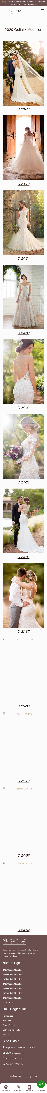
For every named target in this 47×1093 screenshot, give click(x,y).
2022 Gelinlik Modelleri (12, 988)
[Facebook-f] (31, 1077)
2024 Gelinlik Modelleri (12, 979)
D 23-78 (24, 109)
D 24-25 (24, 482)
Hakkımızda (8, 1016)
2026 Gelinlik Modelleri (12, 970)
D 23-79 (24, 184)
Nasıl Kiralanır (9, 1002)
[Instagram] (18, 1087)
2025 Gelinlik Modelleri (12, 974)
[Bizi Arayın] (29, 1087)
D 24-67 (24, 855)
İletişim (6, 1034)
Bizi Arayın (29, 1090)
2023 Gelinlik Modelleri (12, 984)
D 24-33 (24, 333)
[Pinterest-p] (36, 1077)
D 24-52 (24, 930)
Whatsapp (41, 1090)
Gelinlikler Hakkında (11, 1030)
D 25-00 (24, 706)
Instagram (17, 1090)
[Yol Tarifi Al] (6, 1087)
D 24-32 (24, 408)
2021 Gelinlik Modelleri (12, 993)
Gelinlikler (7, 1020)
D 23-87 (24, 631)
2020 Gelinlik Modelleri (12, 998)
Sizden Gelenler (9, 1025)
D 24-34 (24, 258)
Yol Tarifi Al (6, 1090)
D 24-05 (24, 557)
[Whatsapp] (41, 1084)
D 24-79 (24, 781)
